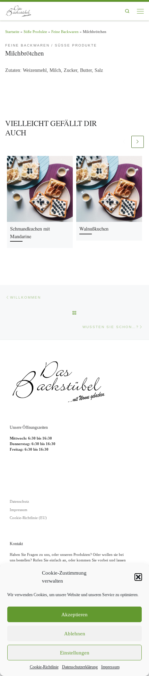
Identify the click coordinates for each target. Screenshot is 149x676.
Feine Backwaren (65, 32)
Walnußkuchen (93, 228)
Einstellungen (74, 653)
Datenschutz (19, 501)
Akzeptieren (74, 614)
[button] (138, 577)
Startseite (12, 32)
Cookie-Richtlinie (44, 667)
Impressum (110, 667)
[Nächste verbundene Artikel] (137, 142)
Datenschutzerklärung (80, 667)
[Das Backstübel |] (19, 10)
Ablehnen (74, 633)
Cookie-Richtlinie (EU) (28, 518)
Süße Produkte (35, 32)
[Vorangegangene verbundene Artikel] (124, 142)
